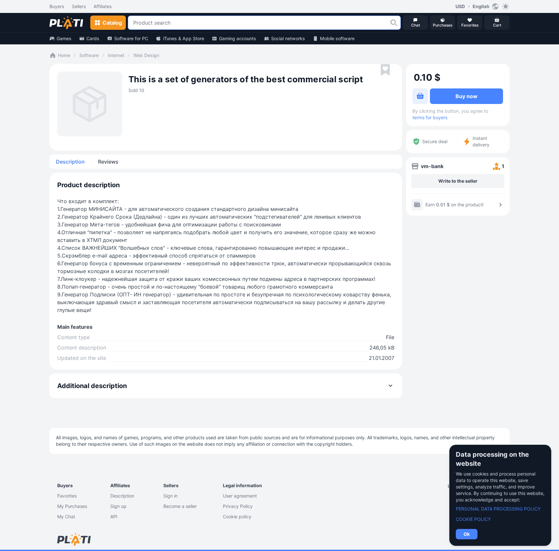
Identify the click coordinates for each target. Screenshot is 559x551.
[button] (393, 22)
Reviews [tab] (108, 161)
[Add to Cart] (420, 96)
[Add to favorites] (385, 70)
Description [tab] (70, 161)
